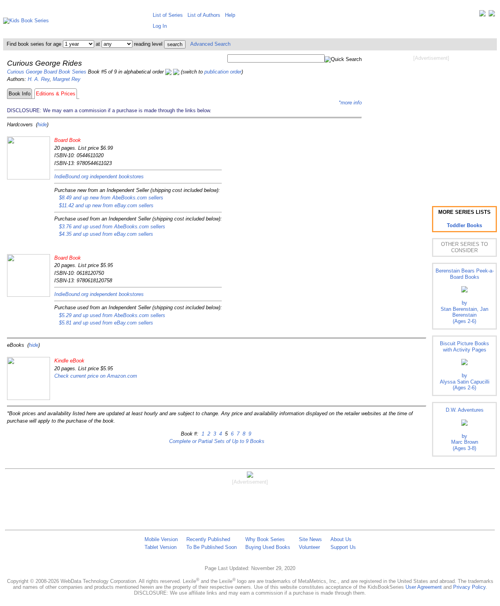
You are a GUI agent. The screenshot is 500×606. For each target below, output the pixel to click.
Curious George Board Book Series (46, 72)
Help (230, 15)
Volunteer (309, 547)
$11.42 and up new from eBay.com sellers (106, 205)
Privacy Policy (469, 587)
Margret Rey (66, 79)
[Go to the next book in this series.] (176, 72)
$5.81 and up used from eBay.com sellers (106, 323)
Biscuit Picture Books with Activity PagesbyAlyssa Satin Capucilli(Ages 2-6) (464, 366)
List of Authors (204, 15)
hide (42, 124)
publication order (222, 72)
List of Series (168, 15)
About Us (341, 539)
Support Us (343, 547)
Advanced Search (210, 44)
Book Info (19, 94)
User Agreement (423, 587)
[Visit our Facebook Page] (492, 15)
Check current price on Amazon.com (95, 376)
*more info (350, 103)
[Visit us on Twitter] (482, 15)
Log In (160, 26)
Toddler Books (464, 225)
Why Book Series (265, 539)
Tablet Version (161, 547)
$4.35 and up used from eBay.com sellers (106, 234)
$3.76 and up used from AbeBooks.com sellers (112, 226)
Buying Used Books (267, 547)
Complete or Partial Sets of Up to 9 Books (216, 441)
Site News (310, 539)
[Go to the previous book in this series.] (168, 72)
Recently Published (208, 539)
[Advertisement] (431, 124)
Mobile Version (161, 539)
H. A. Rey (39, 79)
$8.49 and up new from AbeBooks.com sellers (111, 198)
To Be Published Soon (211, 547)
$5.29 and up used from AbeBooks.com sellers (112, 315)
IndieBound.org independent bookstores (99, 176)
